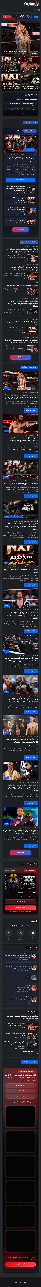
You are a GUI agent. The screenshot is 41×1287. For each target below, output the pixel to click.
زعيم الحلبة (33, 521)
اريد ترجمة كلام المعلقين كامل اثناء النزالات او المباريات (22, 104)
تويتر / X (20, 1091)
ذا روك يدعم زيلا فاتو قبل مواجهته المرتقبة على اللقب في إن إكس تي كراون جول (23, 788)
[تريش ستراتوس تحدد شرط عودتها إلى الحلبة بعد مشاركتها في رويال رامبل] (20, 39)
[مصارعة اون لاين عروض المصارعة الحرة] (32, 3)
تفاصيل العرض (20, 907)
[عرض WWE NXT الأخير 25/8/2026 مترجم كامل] (10, 82)
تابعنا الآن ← (20, 1264)
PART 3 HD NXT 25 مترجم (30, 1051)
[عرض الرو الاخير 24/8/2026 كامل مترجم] (10, 64)
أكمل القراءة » (20, 179)
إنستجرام (20, 1096)
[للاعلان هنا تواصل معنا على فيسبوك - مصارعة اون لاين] (20, 17)
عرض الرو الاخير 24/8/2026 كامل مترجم (22, 286)
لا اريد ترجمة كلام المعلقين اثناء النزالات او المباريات (21, 108)
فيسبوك (20, 1085)
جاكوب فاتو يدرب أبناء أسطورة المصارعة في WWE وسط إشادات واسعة (23, 441)
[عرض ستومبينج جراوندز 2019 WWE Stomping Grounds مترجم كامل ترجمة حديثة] (30, 82)
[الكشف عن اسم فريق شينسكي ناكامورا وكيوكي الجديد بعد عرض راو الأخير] (32, 348)
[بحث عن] (2, 9)
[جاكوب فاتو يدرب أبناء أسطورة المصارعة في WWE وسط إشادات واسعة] (30, 64)
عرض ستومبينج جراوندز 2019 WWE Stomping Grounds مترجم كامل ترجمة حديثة (15, 188)
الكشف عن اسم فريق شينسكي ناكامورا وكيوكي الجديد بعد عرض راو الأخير (22, 615)
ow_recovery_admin (31, 481)
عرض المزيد (21, 229)
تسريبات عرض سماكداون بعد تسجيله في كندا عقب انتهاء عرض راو (16, 210)
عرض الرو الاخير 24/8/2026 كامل (15, 220)
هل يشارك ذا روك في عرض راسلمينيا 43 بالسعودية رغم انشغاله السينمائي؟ (21, 742)
